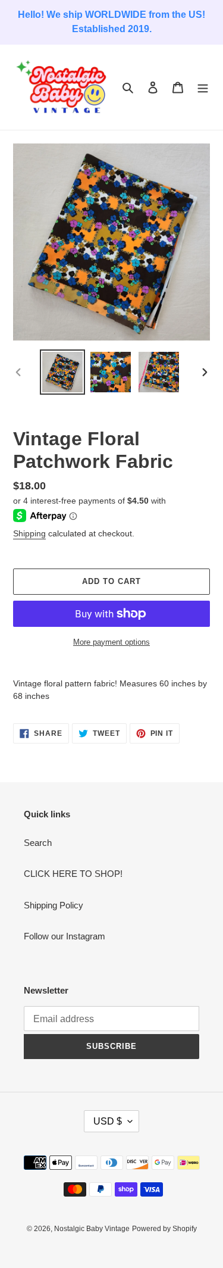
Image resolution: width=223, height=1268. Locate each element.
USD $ (107, 1121)
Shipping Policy (53, 905)
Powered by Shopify (164, 1229)
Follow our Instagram (64, 936)
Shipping (29, 533)
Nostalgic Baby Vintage (92, 1229)
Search (38, 843)
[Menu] (202, 87)
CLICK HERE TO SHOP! (73, 874)
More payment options (111, 642)
